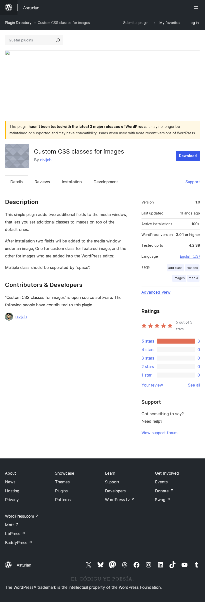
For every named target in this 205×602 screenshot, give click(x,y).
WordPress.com (22, 516)
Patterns (63, 499)
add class (175, 268)
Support (193, 181)
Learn (110, 473)
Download (188, 156)
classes (192, 268)
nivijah (46, 159)
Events (161, 481)
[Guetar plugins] (58, 40)
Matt (12, 524)
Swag (162, 499)
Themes (62, 481)
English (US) (190, 256)
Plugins (61, 490)
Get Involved (167, 473)
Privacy (12, 499)
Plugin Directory (18, 22)
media (193, 278)
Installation (72, 181)
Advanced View (156, 292)
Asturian (24, 565)
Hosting (12, 490)
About (10, 473)
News (10, 481)
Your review (152, 385)
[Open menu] (197, 7)
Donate (164, 490)
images (179, 278)
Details (16, 181)
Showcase (64, 473)
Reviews (42, 181)
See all (194, 385)
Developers (115, 490)
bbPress (15, 533)
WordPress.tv (120, 499)
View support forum (160, 432)
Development (106, 181)
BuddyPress (18, 542)
